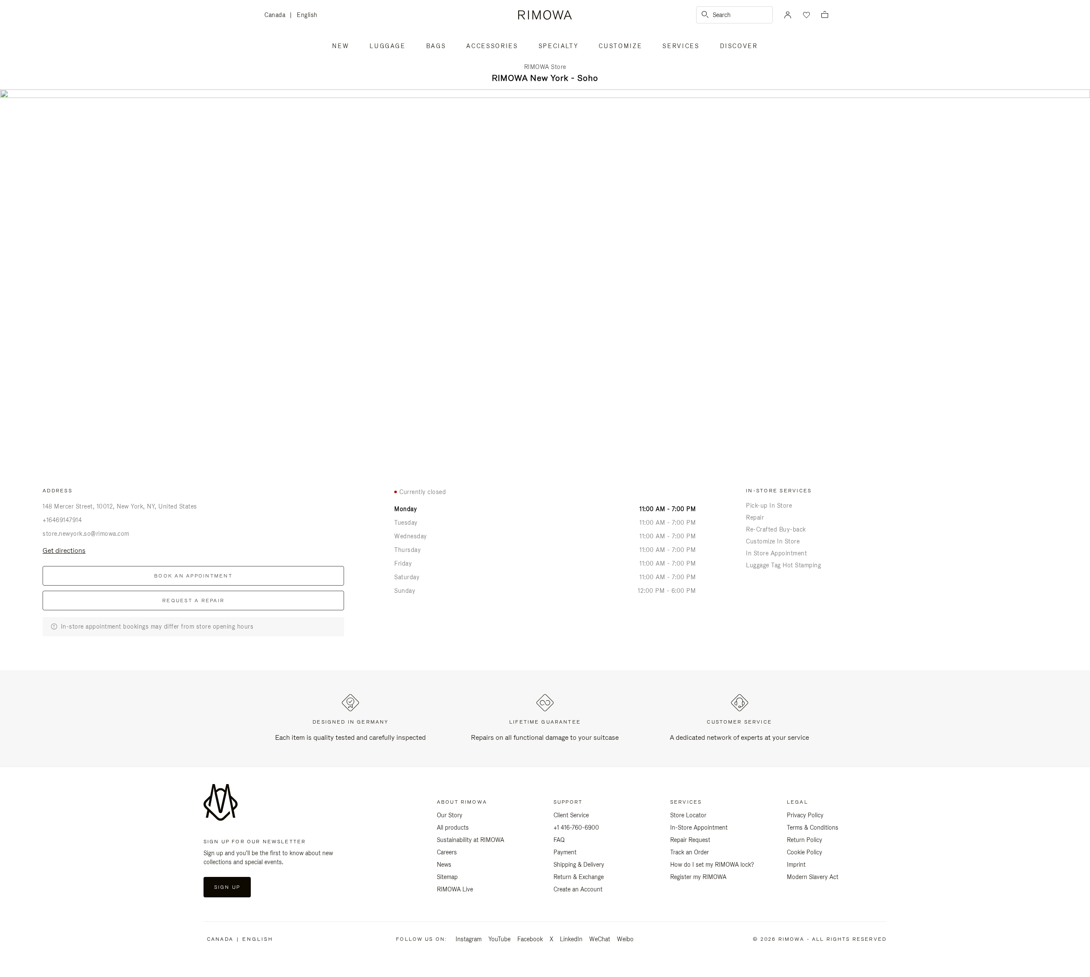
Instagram (469, 939)
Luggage (388, 46)
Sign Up (227, 887)
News (444, 864)
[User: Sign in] (787, 14)
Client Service (571, 815)
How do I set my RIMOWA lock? (712, 864)
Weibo (625, 939)
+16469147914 (62, 520)
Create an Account (578, 889)
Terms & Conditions (812, 827)
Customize (620, 46)
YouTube (499, 939)
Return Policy (804, 840)
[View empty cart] (825, 15)
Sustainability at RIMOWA (470, 840)
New (340, 46)
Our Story (449, 815)
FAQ (559, 840)
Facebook (530, 939)
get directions (64, 550)
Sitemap (447, 877)
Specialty (559, 46)
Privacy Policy (805, 815)
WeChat (599, 939)
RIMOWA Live (455, 889)
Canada (277, 15)
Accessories (492, 46)
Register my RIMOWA (698, 877)
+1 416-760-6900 (576, 827)
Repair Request (690, 840)
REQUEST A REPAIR (193, 600)
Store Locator (688, 815)
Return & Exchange (579, 877)
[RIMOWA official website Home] (544, 15)
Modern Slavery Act (812, 877)
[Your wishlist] (805, 15)
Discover (739, 46)
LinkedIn (571, 939)
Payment (565, 852)
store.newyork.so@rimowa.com (86, 533)
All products (453, 827)
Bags (436, 46)
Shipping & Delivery (579, 864)
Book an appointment (193, 575)
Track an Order (689, 852)
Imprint (796, 864)
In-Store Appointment (699, 827)
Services (681, 46)
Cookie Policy (804, 852)
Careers (447, 852)
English (307, 15)
